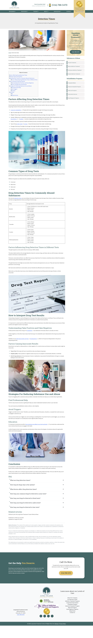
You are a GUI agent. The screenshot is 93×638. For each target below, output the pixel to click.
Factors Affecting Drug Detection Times (18, 75)
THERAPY (35, 11)
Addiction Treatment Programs (72, 601)
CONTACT (68, 11)
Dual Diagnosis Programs (73, 98)
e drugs (25, 124)
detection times (18, 198)
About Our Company (72, 597)
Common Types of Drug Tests (15, 76)
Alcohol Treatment (72, 62)
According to (14, 119)
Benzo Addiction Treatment (74, 66)
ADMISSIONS (57, 11)
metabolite (29, 330)
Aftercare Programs (72, 90)
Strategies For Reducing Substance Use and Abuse (20, 86)
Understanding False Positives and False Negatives (22, 82)
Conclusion (11, 92)
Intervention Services (72, 94)
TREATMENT (24, 11)
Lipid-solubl (20, 124)
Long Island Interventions (72, 602)
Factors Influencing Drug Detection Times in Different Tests (24, 79)
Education (13, 90)
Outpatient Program (72, 604)
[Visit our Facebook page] (41, 616)
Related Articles (14, 95)
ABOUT (46, 11)
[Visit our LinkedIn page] (48, 616)
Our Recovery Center (72, 599)
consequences (33, 338)
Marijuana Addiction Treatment (74, 70)
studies (21, 119)
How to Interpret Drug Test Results (17, 81)
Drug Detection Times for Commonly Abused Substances (21, 78)
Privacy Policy (62, 623)
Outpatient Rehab (72, 82)
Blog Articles (72, 610)
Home (10, 52)
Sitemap (57, 623)
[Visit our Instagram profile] (44, 616)
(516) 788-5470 (75, 52)
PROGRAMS (12, 11)
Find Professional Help (16, 87)
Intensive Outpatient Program (74, 86)
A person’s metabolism (16, 110)
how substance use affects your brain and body (36, 424)
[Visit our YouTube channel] (52, 616)
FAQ (12, 93)
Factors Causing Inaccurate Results (19, 84)
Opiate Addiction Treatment (74, 73)
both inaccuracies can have (22, 338)
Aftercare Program (72, 607)
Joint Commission (80, 11)
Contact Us (72, 612)
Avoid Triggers (14, 89)
